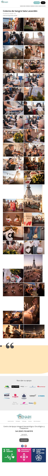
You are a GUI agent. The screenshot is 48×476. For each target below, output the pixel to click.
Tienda (43, 2)
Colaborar (36, 2)
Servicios (30, 421)
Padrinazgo (24, 421)
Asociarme (24, 440)
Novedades (18, 421)
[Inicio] (5, 1)
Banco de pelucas (37, 421)
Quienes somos (11, 421)
